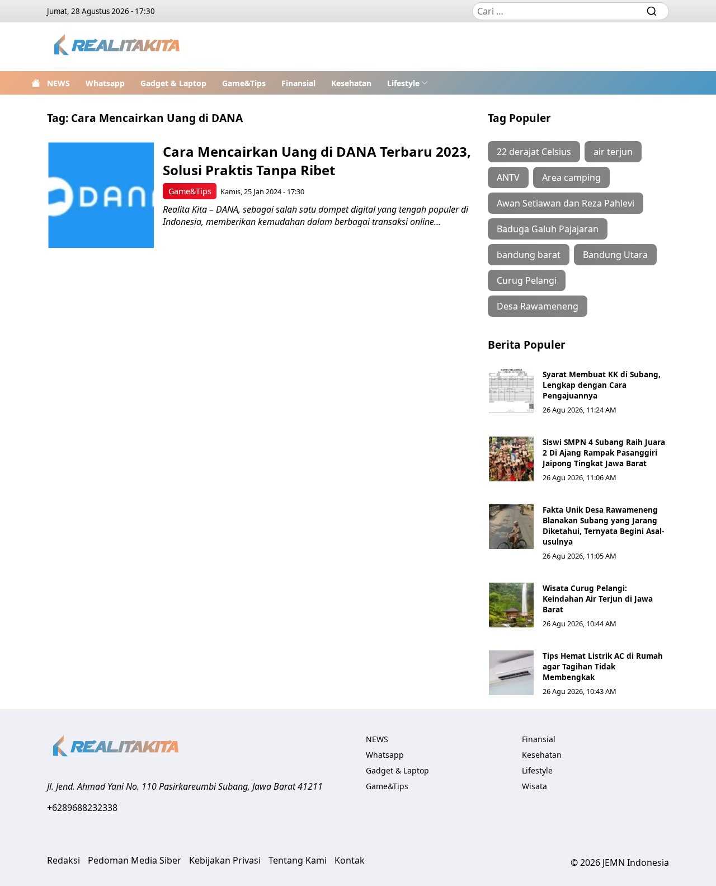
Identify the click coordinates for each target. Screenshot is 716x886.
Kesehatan (351, 83)
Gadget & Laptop (173, 83)
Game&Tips (244, 83)
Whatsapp (105, 83)
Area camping (571, 177)
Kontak (350, 860)
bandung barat (528, 255)
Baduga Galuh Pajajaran (548, 229)
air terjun (613, 152)
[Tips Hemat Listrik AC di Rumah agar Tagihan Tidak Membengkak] (511, 672)
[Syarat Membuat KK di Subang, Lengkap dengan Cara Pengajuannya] (511, 391)
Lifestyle (403, 83)
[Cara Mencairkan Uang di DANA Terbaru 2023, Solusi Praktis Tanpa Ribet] (101, 195)
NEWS (58, 83)
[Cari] (651, 11)
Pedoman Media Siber (134, 860)
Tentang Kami (297, 860)
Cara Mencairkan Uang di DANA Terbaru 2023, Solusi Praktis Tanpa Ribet (317, 160)
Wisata (534, 786)
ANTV (508, 177)
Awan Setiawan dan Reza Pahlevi (565, 203)
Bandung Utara (615, 255)
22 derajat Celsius (534, 152)
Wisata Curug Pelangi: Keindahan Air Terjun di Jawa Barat (598, 599)
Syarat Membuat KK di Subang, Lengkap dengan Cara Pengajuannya (602, 385)
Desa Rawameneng (537, 306)
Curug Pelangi (527, 280)
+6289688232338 (82, 807)
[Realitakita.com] (117, 46)
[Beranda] (35, 83)
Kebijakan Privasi (225, 860)
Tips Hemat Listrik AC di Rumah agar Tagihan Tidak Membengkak (603, 666)
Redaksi (63, 860)
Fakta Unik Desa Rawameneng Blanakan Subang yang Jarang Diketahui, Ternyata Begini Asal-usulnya (603, 525)
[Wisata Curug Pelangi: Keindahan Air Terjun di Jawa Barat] (511, 605)
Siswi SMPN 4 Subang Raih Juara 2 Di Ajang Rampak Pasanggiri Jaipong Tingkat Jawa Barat (604, 452)
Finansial (298, 83)
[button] (407, 83)
